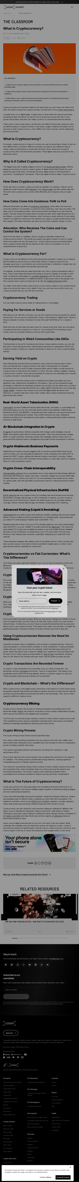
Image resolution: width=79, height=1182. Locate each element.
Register (54, 601)
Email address (24, 601)
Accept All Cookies (63, 1177)
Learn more (55, 608)
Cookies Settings (45, 1177)
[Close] (70, 1167)
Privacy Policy (51, 611)
